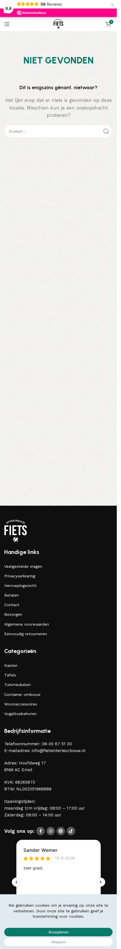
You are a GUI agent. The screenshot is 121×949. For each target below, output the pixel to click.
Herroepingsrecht (20, 585)
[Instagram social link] (50, 831)
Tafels (10, 675)
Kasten (10, 665)
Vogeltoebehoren (20, 713)
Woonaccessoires (20, 704)
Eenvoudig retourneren (25, 634)
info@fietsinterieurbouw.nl (59, 750)
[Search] (106, 131)
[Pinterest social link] (61, 831)
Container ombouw (22, 694)
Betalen (11, 595)
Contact (11, 604)
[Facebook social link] (40, 831)
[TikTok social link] (71, 831)
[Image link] (15, 530)
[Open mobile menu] (7, 24)
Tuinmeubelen (17, 684)
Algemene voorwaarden (26, 624)
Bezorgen (13, 614)
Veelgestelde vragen (23, 566)
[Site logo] (58, 23)
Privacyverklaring (19, 576)
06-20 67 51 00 (57, 743)
